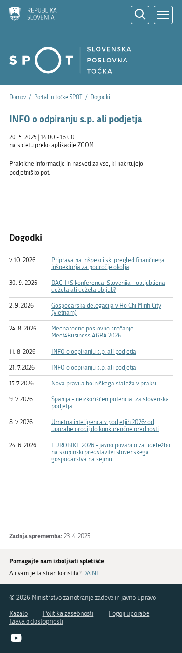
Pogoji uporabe (129, 614)
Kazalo (18, 614)
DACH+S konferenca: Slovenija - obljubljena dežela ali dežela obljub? (108, 286)
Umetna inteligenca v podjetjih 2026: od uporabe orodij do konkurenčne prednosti (105, 425)
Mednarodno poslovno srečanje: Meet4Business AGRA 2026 (93, 332)
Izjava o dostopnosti (36, 622)
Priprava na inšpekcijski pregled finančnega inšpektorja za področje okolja (108, 263)
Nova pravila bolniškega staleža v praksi (103, 383)
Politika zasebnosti (68, 614)
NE (96, 573)
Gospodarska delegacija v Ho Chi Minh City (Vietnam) (106, 309)
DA (87, 573)
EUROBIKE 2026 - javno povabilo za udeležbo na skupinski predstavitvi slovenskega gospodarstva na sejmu (110, 452)
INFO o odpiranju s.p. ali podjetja (93, 351)
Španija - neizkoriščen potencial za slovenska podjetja (110, 403)
